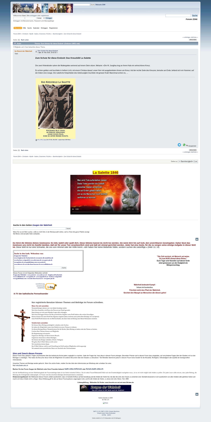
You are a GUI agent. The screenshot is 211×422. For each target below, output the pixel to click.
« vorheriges (186, 37)
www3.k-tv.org (40, 284)
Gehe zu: (174, 161)
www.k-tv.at (41, 288)
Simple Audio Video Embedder (106, 413)
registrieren (45, 15)
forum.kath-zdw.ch (94, 369)
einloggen (33, 15)
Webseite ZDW (100, 5)
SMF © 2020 (104, 411)
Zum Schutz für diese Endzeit (48, 51)
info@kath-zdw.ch (22, 365)
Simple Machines (114, 411)
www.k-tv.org (41, 286)
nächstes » (194, 37)
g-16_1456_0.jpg (41, 139)
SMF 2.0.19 (96, 411)
